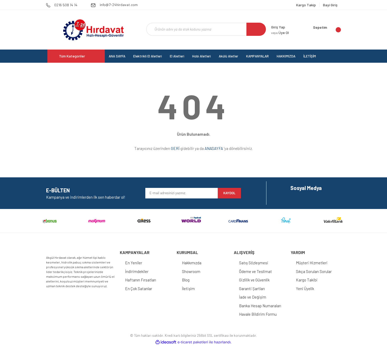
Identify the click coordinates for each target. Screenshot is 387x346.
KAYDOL (229, 193)
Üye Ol (280, 32)
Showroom (191, 271)
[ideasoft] (165, 342)
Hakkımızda (191, 262)
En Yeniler (133, 262)
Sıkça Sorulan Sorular (314, 271)
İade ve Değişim (252, 297)
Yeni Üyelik (305, 288)
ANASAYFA (214, 148)
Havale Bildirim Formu (258, 314)
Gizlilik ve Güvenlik (254, 279)
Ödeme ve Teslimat (255, 271)
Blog (186, 279)
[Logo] (93, 29)
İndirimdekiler (136, 271)
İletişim (188, 288)
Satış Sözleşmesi (253, 262)
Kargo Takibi (306, 279)
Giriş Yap (278, 27)
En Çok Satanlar (138, 288)
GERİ (175, 148)
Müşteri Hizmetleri (312, 262)
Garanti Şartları (252, 288)
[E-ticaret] (192, 342)
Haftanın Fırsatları (140, 279)
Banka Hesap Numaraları (260, 305)
